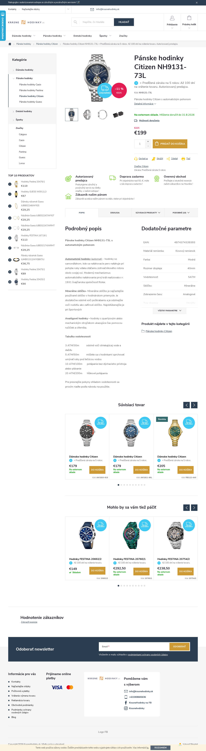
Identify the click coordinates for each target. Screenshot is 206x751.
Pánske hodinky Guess (30, 101)
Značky (19, 128)
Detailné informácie (143, 103)
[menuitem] (23, 36)
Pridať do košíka (172, 144)
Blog (13, 717)
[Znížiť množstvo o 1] (148, 146)
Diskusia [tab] (115, 212)
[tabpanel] (87, 446)
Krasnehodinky (136, 708)
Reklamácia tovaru (20, 700)
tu (148, 747)
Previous (186, 405)
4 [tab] (127, 485)
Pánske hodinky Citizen (31, 96)
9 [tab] (141, 485)
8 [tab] (139, 485)
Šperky (19, 119)
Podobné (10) (179, 212)
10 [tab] (144, 485)
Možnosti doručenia (149, 120)
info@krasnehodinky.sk (141, 691)
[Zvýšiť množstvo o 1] (148, 141)
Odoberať (179, 646)
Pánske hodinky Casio (30, 84)
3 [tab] (124, 485)
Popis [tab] (82, 212)
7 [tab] (136, 485)
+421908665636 (137, 697)
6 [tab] (133, 485)
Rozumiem (160, 747)
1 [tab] (118, 485)
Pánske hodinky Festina (31, 90)
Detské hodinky (24, 111)
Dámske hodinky (24, 69)
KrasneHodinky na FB (140, 702)
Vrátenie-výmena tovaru (23, 695)
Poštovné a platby (20, 691)
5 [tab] (130, 485)
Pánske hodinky (24, 78)
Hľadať (124, 22)
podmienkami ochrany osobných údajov (148, 654)
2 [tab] (121, 485)
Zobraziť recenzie (29, 622)
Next (194, 405)
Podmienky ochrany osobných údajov (21, 711)
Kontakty (12, 9)
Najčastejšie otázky (31, 9)
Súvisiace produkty (146, 212)
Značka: (141, 166)
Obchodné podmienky (22, 705)
